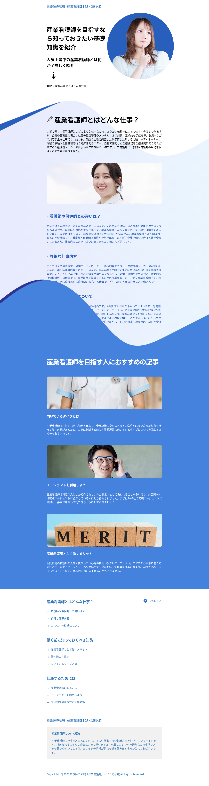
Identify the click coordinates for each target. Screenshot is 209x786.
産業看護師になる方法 (64, 688)
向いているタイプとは (63, 416)
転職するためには (61, 678)
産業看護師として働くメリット (69, 554)
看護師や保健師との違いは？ (75, 216)
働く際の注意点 (60, 656)
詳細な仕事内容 (63, 256)
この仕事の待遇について (65, 625)
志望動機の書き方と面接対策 (68, 702)
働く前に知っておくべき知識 (70, 639)
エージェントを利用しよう (66, 485)
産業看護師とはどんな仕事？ (70, 601)
